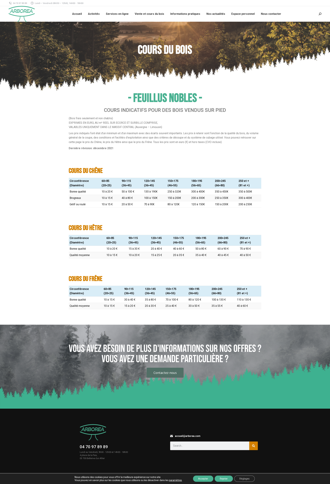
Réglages (244, 478)
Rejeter (224, 478)
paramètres (175, 480)
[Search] (253, 446)
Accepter (203, 478)
